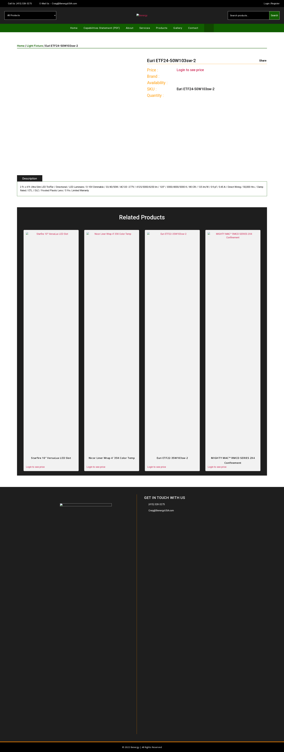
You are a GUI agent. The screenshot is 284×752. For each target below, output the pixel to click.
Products (162, 27)
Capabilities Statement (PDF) (102, 27)
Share (262, 60)
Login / (267, 3)
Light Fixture (35, 45)
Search (274, 15)
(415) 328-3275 (157, 504)
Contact (193, 27)
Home (74, 27)
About (129, 27)
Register (275, 3)
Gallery (177, 27)
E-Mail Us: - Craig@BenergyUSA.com (58, 3)
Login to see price (190, 70)
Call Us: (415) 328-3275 (19, 3)
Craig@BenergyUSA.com (161, 510)
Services (144, 27)
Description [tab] (29, 178)
